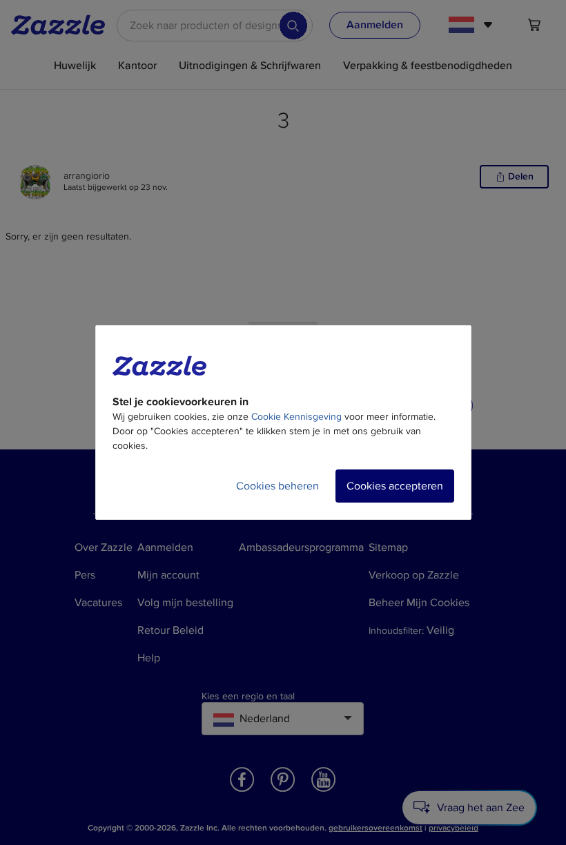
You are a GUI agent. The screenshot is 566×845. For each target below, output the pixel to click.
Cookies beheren (277, 486)
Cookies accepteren (395, 486)
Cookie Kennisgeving (296, 416)
